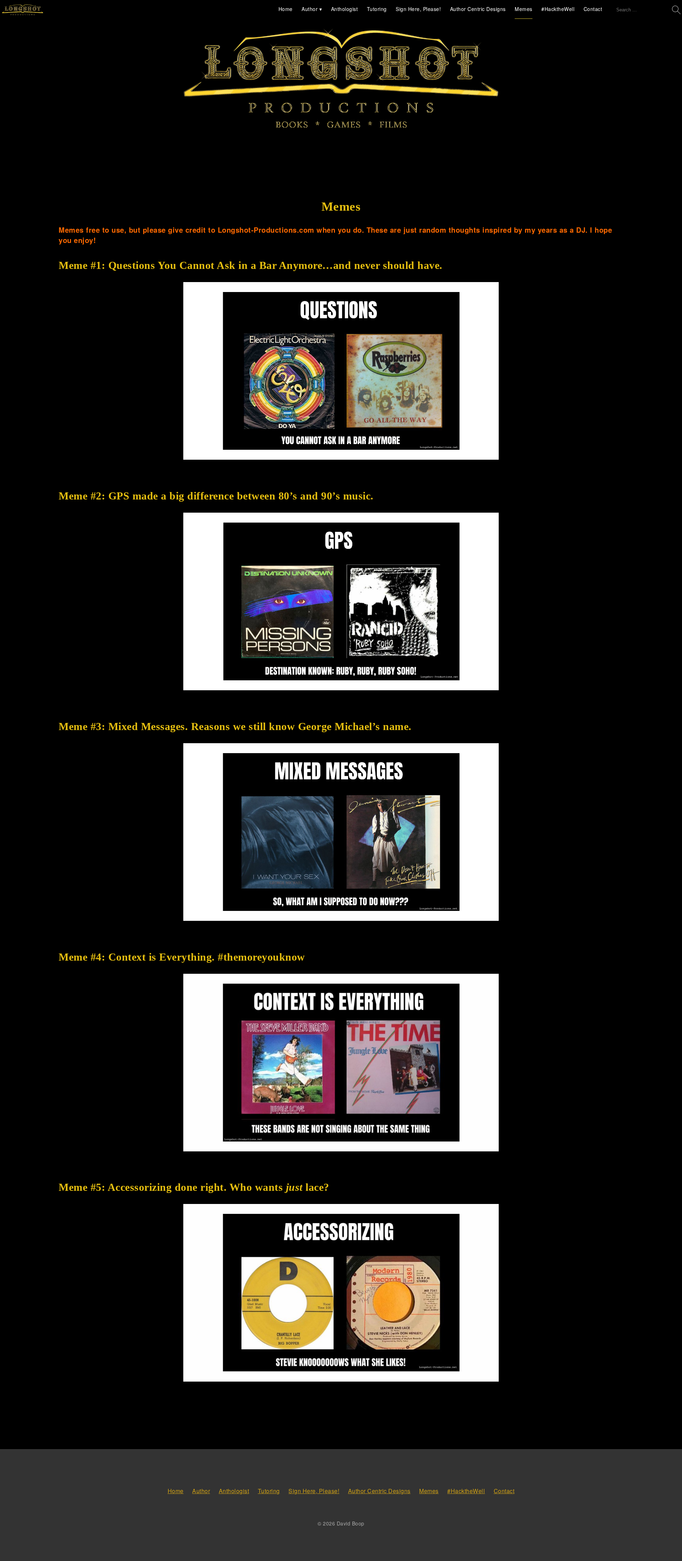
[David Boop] (22, 10)
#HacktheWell (557, 8)
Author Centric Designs (478, 8)
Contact (593, 8)
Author (310, 8)
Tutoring (377, 8)
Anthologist (344, 8)
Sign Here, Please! (418, 8)
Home (285, 8)
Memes (523, 8)
